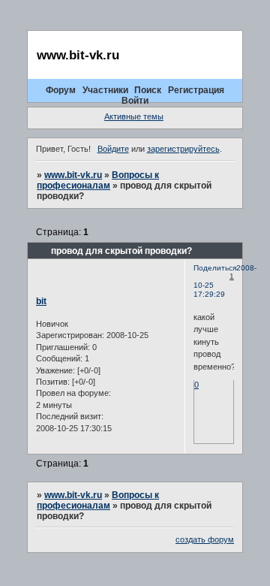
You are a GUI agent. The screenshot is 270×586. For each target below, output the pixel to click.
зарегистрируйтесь (183, 148)
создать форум (205, 539)
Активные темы (134, 116)
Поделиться (215, 268)
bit (41, 301)
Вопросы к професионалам (98, 180)
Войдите (113, 148)
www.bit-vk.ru (73, 175)
